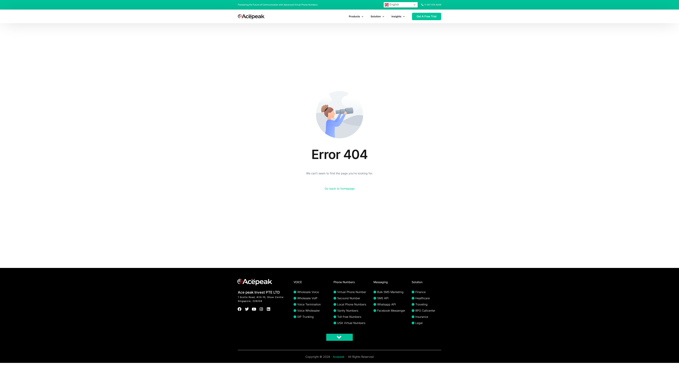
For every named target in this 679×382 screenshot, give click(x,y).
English (394, 4)
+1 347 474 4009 (432, 5)
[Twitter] (247, 309)
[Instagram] (261, 309)
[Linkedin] (268, 309)
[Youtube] (254, 309)
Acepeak (338, 356)
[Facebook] (239, 309)
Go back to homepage (340, 188)
